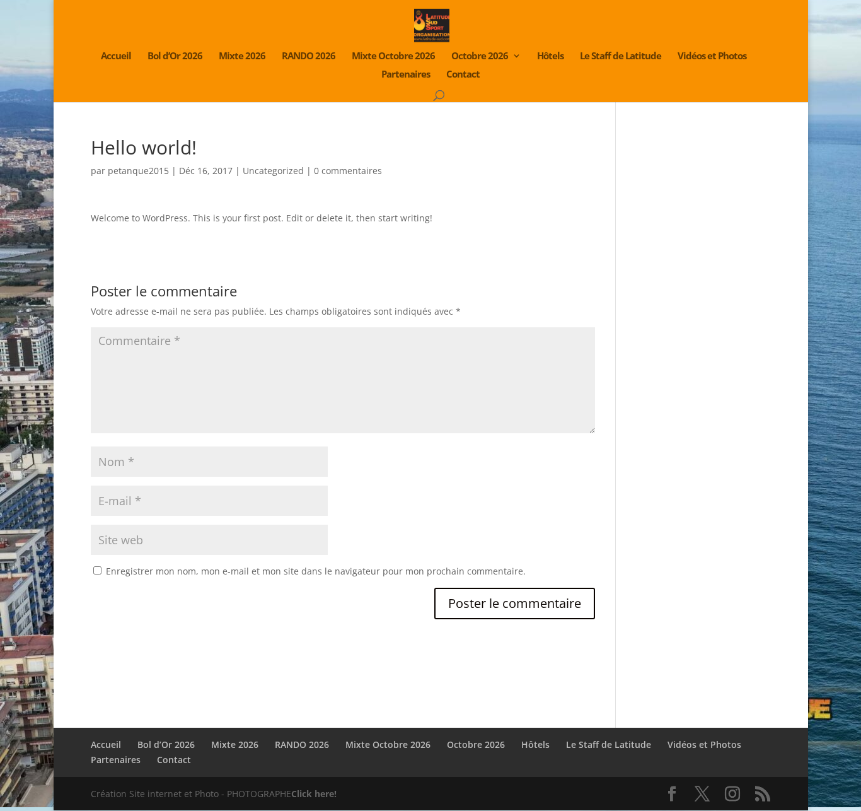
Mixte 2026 (242, 56)
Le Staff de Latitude (620, 56)
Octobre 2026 (479, 56)
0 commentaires (348, 171)
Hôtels (550, 56)
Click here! (314, 794)
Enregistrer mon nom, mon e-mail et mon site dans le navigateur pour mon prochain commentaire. (316, 571)
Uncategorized (273, 171)
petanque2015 (138, 171)
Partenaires (405, 74)
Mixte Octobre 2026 (393, 56)
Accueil (116, 56)
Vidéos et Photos (712, 56)
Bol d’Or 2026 (174, 56)
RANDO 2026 (308, 56)
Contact (463, 74)
